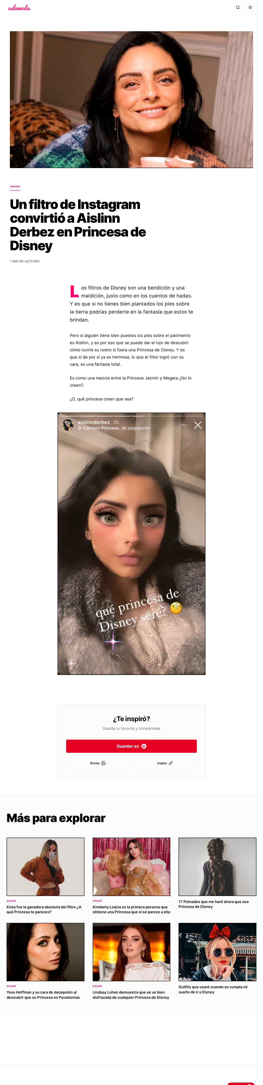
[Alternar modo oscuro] (250, 7)
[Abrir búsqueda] (237, 7)
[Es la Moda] (19, 7)
